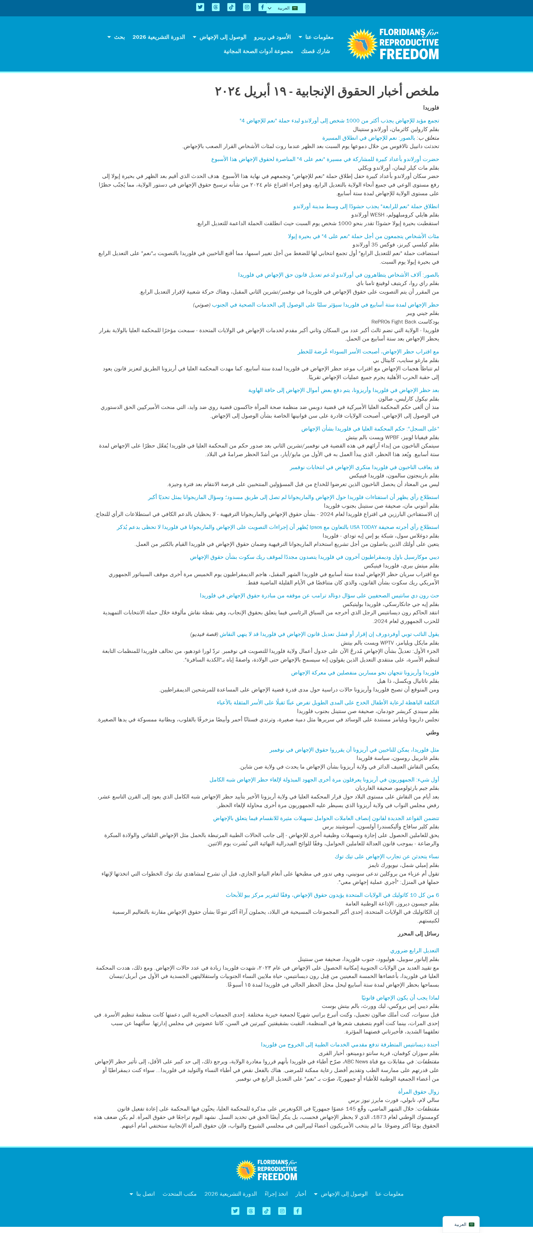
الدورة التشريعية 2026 (159, 36)
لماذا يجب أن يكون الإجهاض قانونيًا (400, 997)
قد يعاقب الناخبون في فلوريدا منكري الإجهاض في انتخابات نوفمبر (364, 467)
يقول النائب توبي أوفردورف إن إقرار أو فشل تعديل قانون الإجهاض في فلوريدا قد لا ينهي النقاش (329, 633)
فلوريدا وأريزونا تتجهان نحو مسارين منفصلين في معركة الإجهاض (365, 672)
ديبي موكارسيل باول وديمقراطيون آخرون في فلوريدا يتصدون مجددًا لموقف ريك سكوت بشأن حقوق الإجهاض (314, 556)
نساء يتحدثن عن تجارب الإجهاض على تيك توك (387, 856)
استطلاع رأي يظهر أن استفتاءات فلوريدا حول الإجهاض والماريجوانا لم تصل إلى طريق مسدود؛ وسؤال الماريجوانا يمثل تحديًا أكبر (293, 497)
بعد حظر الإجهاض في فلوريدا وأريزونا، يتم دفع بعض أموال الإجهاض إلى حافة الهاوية (343, 390)
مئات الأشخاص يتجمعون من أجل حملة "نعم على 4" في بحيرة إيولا (363, 236)
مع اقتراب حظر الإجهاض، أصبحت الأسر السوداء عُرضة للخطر (368, 351)
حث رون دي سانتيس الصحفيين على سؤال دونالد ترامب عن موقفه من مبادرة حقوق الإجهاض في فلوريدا (319, 595)
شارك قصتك (315, 51)
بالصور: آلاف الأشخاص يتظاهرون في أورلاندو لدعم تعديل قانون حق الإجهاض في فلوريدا (338, 274)
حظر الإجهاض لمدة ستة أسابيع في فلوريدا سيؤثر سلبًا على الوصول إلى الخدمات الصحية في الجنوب (325, 304)
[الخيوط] (216, 7)
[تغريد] (200, 7)
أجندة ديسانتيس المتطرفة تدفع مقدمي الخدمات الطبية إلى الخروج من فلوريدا (350, 1044)
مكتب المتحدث (180, 1193)
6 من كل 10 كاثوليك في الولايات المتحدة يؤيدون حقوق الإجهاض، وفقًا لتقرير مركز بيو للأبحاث (332, 894)
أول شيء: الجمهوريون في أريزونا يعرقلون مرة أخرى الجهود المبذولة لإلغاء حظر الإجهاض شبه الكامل (324, 779)
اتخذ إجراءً (276, 1193)
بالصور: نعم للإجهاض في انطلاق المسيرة (368, 137)
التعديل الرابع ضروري (414, 950)
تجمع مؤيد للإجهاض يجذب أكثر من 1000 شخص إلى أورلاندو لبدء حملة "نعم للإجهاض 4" (339, 120)
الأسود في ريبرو (272, 36)
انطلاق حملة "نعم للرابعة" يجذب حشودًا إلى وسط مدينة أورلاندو (366, 206)
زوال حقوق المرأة (418, 1091)
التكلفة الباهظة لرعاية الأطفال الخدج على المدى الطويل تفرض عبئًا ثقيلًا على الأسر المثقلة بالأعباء (328, 702)
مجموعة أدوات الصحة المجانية (258, 51)
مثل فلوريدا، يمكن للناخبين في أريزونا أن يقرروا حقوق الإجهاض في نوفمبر (354, 749)
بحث (119, 36)
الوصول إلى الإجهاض (223, 36)
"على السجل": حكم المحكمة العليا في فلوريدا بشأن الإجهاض (370, 428)
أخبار (300, 1193)
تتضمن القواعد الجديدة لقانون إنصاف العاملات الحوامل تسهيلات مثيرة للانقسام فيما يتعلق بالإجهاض (326, 818)
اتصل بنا (145, 1193)
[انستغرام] (247, 7)
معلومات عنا (319, 36)
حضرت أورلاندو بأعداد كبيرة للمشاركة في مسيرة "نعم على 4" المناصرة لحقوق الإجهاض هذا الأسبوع (325, 159)
